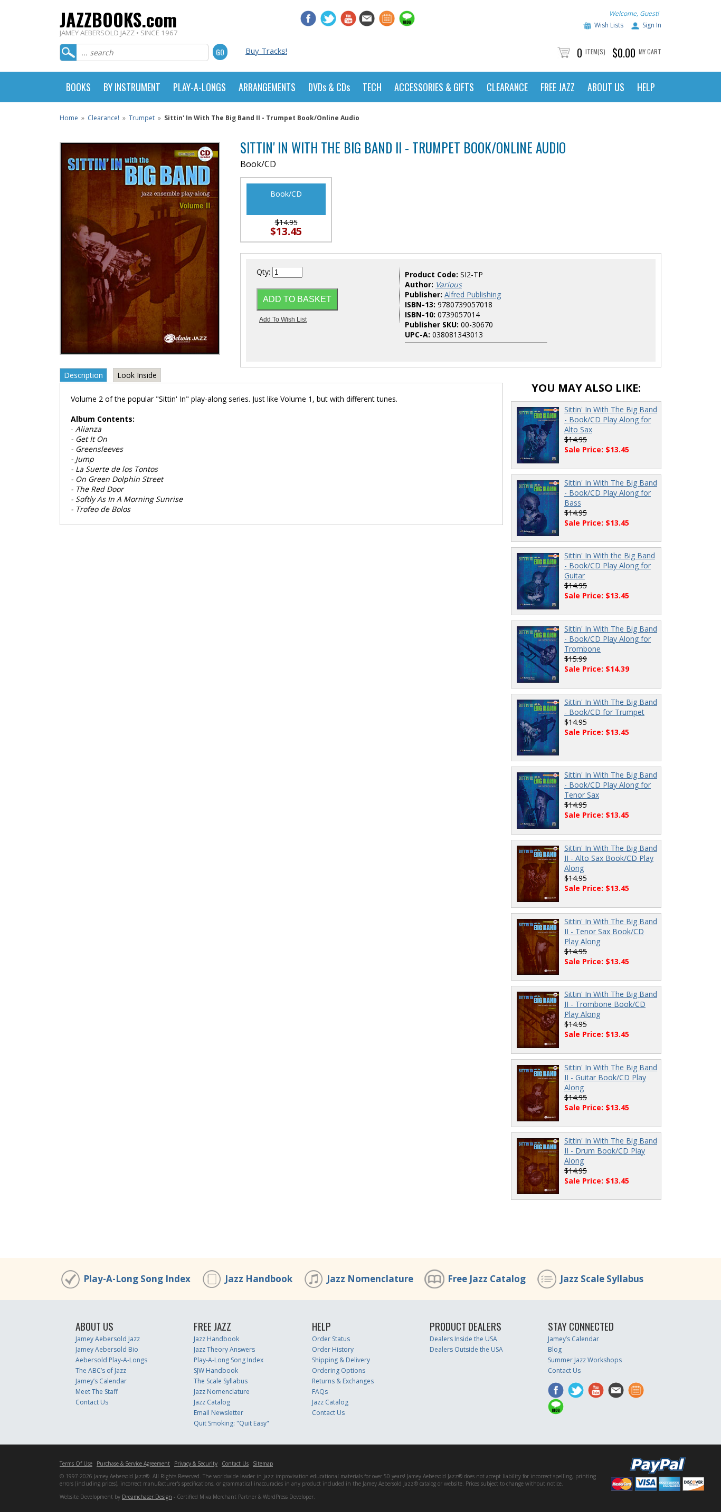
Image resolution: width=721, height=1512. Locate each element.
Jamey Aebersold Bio (106, 1349)
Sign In (651, 25)
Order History (333, 1349)
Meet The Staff (96, 1391)
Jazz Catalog (212, 1402)
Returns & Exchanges (343, 1381)
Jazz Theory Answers (224, 1349)
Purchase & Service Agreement (133, 1463)
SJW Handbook (216, 1370)
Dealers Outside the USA (466, 1349)
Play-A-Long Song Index (137, 1279)
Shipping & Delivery (341, 1359)
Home (69, 117)
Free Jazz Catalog (487, 1279)
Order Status (331, 1338)
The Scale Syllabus (221, 1381)
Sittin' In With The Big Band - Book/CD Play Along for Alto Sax (610, 419)
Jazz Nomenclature (370, 1279)
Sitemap (263, 1463)
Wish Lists (608, 25)
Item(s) (595, 51)
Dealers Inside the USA (463, 1338)
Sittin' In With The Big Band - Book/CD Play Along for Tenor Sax (610, 785)
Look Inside (137, 375)
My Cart (650, 51)
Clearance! (103, 117)
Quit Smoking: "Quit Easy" (231, 1423)
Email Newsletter (218, 1412)
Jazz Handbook (258, 1279)
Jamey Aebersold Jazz (107, 1338)
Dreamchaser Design (147, 1496)
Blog (555, 1349)
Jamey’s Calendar (101, 1381)
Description (83, 375)
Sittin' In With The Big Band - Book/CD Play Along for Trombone (610, 639)
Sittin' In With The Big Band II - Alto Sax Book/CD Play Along (610, 858)
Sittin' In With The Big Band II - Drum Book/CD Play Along (610, 1151)
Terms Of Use (76, 1463)
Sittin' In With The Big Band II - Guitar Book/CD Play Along (610, 1077)
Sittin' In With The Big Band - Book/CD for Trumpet (610, 707)
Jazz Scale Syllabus (601, 1279)
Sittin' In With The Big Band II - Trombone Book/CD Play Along (610, 1004)
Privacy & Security (195, 1463)
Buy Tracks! (266, 50)
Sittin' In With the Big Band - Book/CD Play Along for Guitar (609, 565)
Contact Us (91, 1402)
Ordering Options (338, 1370)
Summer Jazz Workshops (585, 1359)
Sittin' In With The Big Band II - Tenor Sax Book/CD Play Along (610, 931)
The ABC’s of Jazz (100, 1370)
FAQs (320, 1391)
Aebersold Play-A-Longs (111, 1359)
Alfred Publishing (472, 294)
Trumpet (142, 117)
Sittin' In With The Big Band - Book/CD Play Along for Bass (610, 493)
